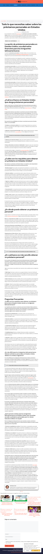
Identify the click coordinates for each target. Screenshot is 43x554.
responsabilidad (18, 131)
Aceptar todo (36, 550)
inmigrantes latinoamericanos (22, 54)
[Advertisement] (21, 13)
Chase (6, 109)
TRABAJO (7, 5)
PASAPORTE (33, 5)
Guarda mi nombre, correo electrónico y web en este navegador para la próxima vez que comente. (22, 542)
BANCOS (15, 5)
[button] (18, 41)
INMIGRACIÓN (24, 5)
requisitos (6, 96)
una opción (35, 464)
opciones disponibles (25, 150)
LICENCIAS (28, 5)
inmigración (19, 33)
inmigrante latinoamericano (12, 216)
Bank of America (28, 108)
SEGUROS (19, 5)
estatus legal (30, 377)
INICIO (4, 5)
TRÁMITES (11, 5)
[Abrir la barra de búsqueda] (39, 5)
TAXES (37, 5)
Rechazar (27, 550)
